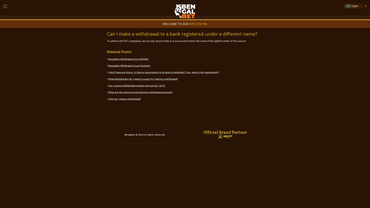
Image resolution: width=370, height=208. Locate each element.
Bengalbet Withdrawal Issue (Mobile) (128, 59)
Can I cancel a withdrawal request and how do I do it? (136, 85)
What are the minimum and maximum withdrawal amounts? (140, 92)
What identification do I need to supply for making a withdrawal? (143, 79)
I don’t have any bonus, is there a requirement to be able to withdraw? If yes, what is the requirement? (163, 72)
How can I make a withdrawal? (124, 99)
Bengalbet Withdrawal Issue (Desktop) (129, 65)
